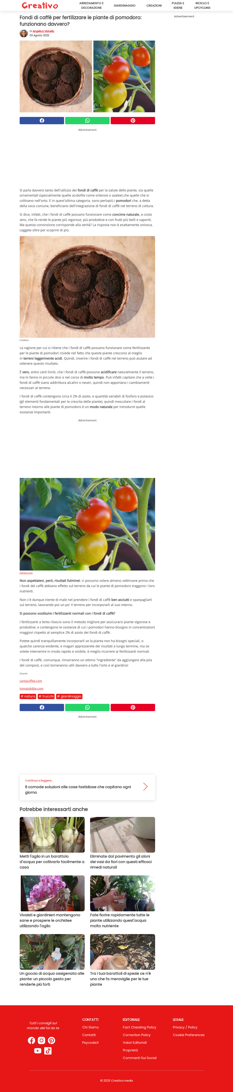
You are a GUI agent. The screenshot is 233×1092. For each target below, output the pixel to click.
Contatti (89, 1035)
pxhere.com (26, 573)
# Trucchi (46, 696)
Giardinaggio (124, 5)
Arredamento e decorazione (91, 5)
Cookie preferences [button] (189, 1035)
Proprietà (130, 1050)
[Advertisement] (87, 157)
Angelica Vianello (43, 31)
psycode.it (90, 1042)
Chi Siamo (90, 1027)
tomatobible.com (31, 689)
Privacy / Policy (185, 1027)
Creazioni (154, 5)
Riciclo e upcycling (202, 5)
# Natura (28, 696)
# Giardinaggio (69, 696)
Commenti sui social (140, 1058)
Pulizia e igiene (178, 5)
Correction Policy (137, 1035)
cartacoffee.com (31, 681)
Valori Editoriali (135, 1042)
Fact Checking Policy (139, 1027)
